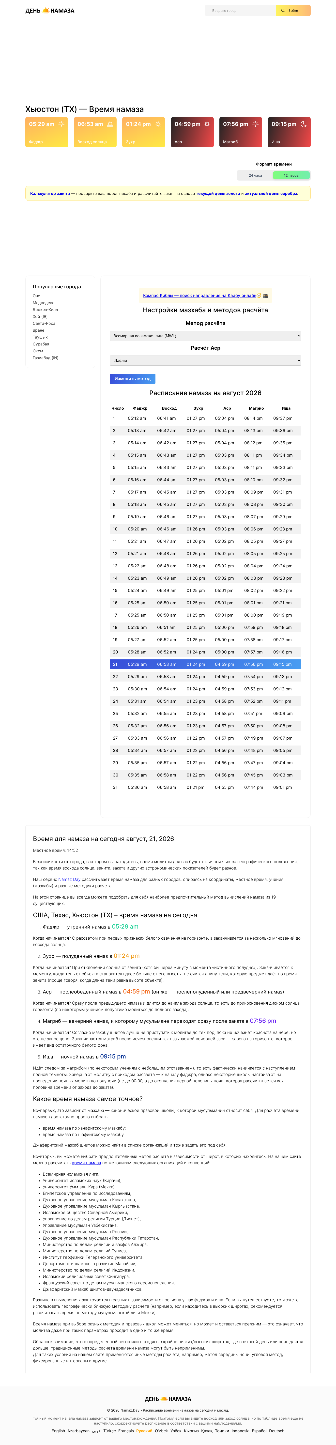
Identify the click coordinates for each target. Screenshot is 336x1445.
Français (126, 1430)
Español (259, 1430)
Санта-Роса (44, 323)
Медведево (44, 302)
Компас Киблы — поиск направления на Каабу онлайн (199, 295)
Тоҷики (222, 1430)
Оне (36, 295)
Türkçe (109, 1430)
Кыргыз (191, 1430)
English (58, 1430)
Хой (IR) (40, 316)
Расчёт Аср (205, 348)
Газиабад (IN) (46, 357)
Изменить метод (133, 378)
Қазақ (207, 1430)
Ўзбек (176, 1430)
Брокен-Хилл (45, 309)
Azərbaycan (78, 1430)
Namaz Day (69, 879)
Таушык (40, 337)
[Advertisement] (168, 64)
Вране (38, 330)
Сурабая (41, 344)
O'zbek (161, 1430)
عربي (96, 1430)
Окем (38, 350)
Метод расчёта (206, 323)
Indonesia (240, 1430)
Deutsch (276, 1430)
